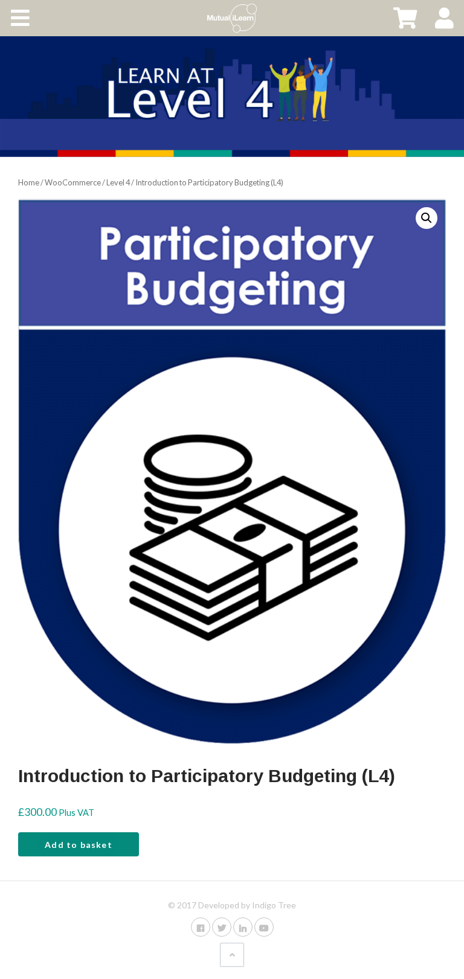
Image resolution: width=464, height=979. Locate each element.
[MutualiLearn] (232, 18)
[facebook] (200, 927)
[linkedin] (243, 927)
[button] (426, 218)
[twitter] (221, 927)
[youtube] (264, 927)
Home (28, 182)
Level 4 (118, 182)
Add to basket (78, 844)
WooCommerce (73, 182)
